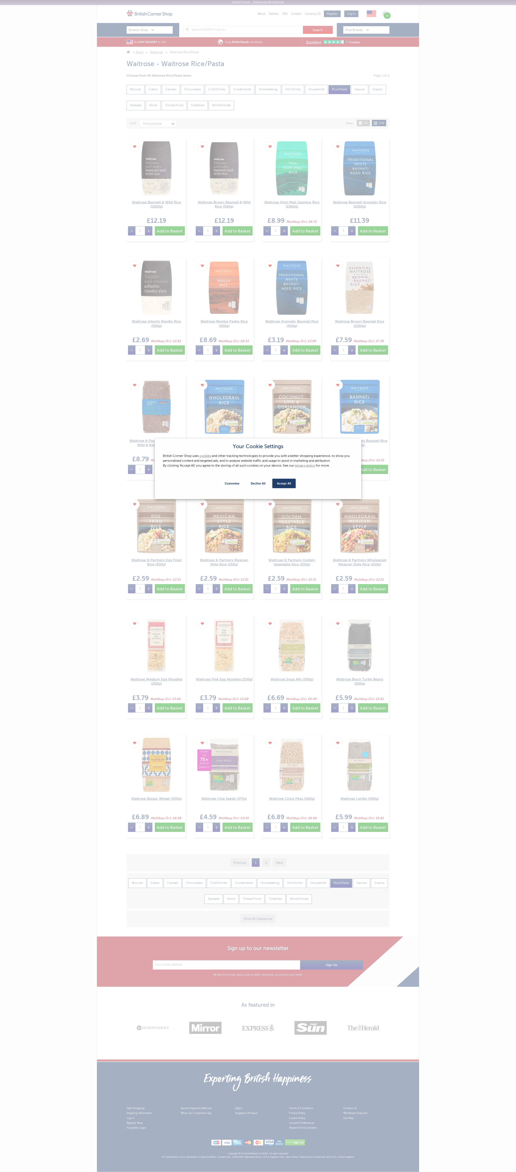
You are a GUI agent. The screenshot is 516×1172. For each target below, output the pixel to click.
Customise (232, 483)
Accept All (284, 483)
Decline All (258, 483)
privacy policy (305, 466)
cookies (205, 456)
